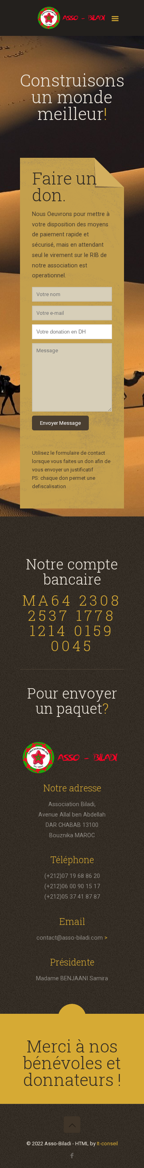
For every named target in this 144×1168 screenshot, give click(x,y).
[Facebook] (72, 1155)
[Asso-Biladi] (72, 20)
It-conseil (107, 1143)
